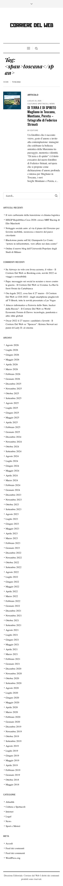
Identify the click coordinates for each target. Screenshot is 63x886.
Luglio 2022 (12, 576)
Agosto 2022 (12, 572)
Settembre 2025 (13, 398)
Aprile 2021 (12, 649)
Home (6, 82)
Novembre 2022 (14, 557)
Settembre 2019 (13, 741)
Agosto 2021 (12, 630)
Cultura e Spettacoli (37, 104)
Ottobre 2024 (12, 446)
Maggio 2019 (12, 760)
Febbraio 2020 (13, 716)
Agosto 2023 (12, 514)
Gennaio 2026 (13, 378)
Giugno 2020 (12, 697)
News (52, 104)
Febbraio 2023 (13, 543)
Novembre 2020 (14, 673)
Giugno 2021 (12, 639)
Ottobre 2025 (12, 393)
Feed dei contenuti (15, 848)
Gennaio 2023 (13, 547)
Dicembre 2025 (13, 383)
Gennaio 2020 (13, 721)
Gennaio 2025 (13, 432)
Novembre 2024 (14, 441)
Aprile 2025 (12, 422)
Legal (8, 816)
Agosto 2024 (12, 456)
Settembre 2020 (13, 683)
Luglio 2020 (12, 692)
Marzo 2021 (12, 654)
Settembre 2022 (13, 567)
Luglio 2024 (12, 460)
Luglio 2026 (12, 349)
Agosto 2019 (12, 745)
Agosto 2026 (12, 345)
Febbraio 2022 (13, 601)
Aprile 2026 (12, 364)
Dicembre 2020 (13, 668)
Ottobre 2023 (12, 504)
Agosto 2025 (12, 403)
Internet (9, 811)
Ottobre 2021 (12, 620)
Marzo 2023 (12, 538)
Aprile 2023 (12, 533)
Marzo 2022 (12, 596)
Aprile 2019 (12, 765)
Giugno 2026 (12, 354)
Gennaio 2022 (13, 605)
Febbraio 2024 (13, 485)
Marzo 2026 (12, 369)
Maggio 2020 (12, 702)
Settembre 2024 (13, 451)
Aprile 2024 (12, 475)
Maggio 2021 (12, 644)
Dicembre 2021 (13, 610)
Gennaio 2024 (13, 489)
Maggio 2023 (12, 528)
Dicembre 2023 (13, 494)
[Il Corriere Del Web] (31, 25)
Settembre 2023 (13, 509)
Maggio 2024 (12, 470)
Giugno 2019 (12, 755)
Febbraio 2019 (13, 770)
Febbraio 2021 (13, 658)
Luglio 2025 (12, 407)
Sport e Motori (13, 826)
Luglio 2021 (12, 634)
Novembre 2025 (14, 388)
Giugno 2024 (12, 465)
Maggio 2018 (12, 784)
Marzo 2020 (12, 712)
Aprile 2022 (12, 591)
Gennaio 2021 (13, 663)
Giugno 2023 (12, 523)
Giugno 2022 (12, 581)
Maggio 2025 (12, 417)
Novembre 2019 (14, 731)
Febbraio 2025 (13, 427)
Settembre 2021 (13, 625)
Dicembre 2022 (13, 552)
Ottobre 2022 (12, 562)
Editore (34, 130)
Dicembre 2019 (13, 726)
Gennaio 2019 (13, 774)
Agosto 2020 (12, 687)
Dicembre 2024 (13, 436)
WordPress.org (13, 857)
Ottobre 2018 (12, 779)
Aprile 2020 (12, 707)
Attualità (10, 801)
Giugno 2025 (12, 412)
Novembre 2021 (14, 615)
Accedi (9, 843)
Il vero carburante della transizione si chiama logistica (33, 215)
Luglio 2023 (12, 518)
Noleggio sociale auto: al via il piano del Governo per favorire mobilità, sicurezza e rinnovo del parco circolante (32, 231)
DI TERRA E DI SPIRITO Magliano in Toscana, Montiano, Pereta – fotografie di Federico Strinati (42, 116)
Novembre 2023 (14, 499)
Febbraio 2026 (13, 374)
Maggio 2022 (12, 586)
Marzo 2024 (12, 480)
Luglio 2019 (12, 750)
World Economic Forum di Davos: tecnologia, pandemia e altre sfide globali (31, 312)
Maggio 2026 (12, 359)
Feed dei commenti (15, 853)
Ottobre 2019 (12, 736)
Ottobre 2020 (12, 678)
